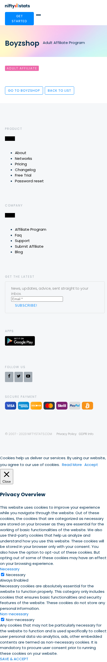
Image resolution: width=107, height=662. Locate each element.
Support (22, 240)
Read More (72, 464)
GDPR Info (86, 434)
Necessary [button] (9, 569)
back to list (59, 90)
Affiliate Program (30, 229)
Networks (23, 158)
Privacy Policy (66, 434)
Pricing (21, 164)
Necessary (15, 574)
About (20, 152)
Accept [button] (91, 464)
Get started (19, 18)
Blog (19, 251)
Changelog (25, 169)
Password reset (29, 181)
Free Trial (23, 175)
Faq (18, 235)
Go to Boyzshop (24, 90)
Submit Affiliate (29, 246)
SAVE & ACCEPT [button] (14, 659)
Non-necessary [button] (14, 614)
